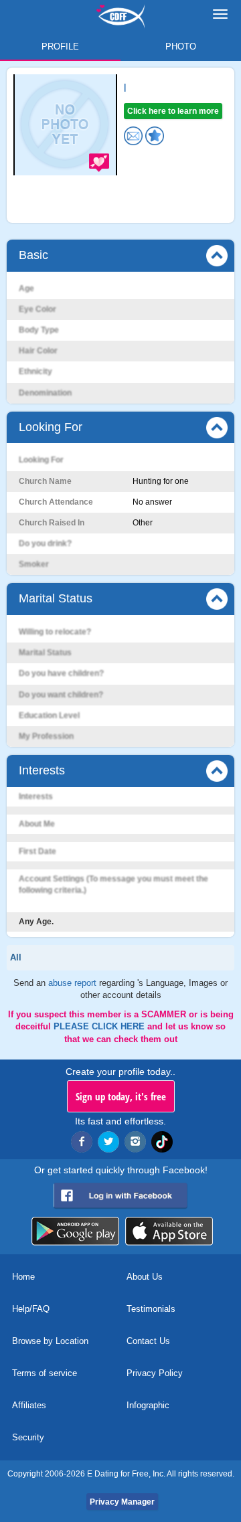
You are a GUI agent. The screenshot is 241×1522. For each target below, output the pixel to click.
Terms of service (44, 1373)
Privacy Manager (122, 1502)
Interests (42, 770)
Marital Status (55, 598)
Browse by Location (50, 1341)
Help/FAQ (31, 1309)
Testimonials (151, 1309)
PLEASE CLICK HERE (100, 1026)
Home (23, 1277)
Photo (180, 46)
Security (28, 1437)
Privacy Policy (155, 1373)
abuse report (73, 983)
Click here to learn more (173, 111)
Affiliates (29, 1405)
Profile (60, 46)
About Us (145, 1277)
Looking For (50, 427)
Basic (33, 255)
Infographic (148, 1405)
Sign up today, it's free (121, 1096)
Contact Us (148, 1341)
